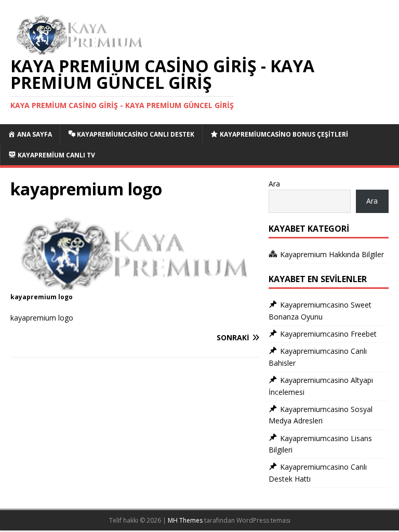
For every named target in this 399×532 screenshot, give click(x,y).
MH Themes (185, 520)
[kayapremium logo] (134, 284)
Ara (274, 184)
